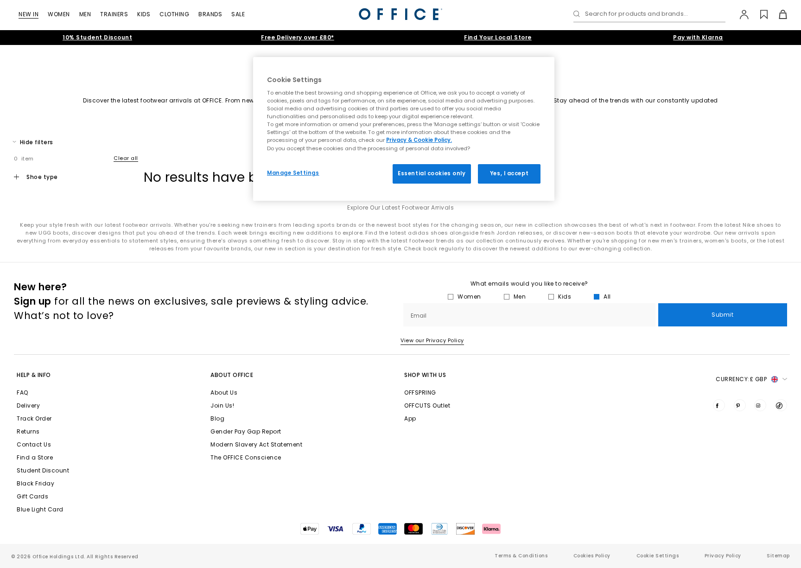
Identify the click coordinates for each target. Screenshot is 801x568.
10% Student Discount (97, 37)
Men (85, 14)
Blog (217, 418)
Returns (28, 431)
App (410, 418)
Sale (238, 14)
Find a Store (35, 457)
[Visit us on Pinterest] (740, 405)
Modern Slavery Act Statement (256, 444)
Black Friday (35, 483)
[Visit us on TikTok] (781, 405)
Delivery (28, 405)
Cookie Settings (657, 555)
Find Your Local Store (498, 37)
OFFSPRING (420, 392)
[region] (403, 129)
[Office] (400, 14)
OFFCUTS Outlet (427, 405)
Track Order (34, 418)
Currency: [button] (741, 379)
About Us (223, 392)
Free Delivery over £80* (297, 37)
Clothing (174, 14)
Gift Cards (32, 496)
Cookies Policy (591, 555)
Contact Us (34, 444)
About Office (231, 375)
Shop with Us (425, 375)
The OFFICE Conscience (245, 457)
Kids (143, 14)
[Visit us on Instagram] (760, 405)
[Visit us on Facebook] (719, 405)
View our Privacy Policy (432, 340)
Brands (210, 14)
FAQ (22, 392)
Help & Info (34, 375)
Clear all (126, 158)
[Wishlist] (759, 14)
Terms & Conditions (521, 555)
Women (59, 14)
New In (28, 14)
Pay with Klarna (698, 37)
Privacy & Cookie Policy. (419, 140)
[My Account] (740, 14)
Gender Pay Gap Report (245, 431)
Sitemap (778, 555)
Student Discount (43, 470)
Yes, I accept (509, 173)
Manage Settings (293, 173)
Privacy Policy (723, 555)
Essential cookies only (432, 173)
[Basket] (778, 14)
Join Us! (222, 405)
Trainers (114, 14)
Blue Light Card (40, 509)
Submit (722, 315)
